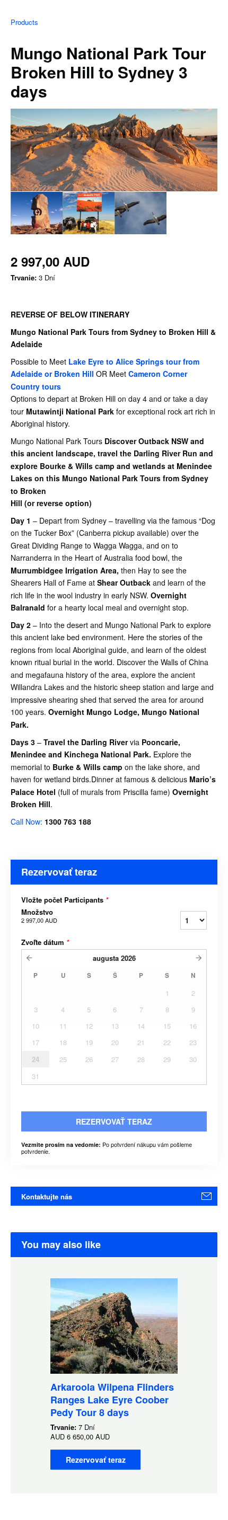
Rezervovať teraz (96, 1459)
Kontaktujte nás (46, 1196)
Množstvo (39, 915)
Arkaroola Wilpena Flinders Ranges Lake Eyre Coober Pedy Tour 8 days (112, 1399)
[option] (37, 213)
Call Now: (28, 821)
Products (24, 22)
